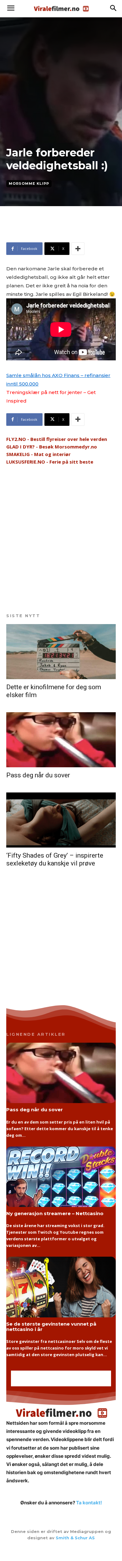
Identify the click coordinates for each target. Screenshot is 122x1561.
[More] (77, 248)
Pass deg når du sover (38, 775)
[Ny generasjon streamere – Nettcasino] (61, 1177)
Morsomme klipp (29, 183)
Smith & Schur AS (75, 1537)
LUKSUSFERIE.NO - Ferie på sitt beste (49, 462)
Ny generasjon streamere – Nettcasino (55, 1213)
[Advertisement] (56, 233)
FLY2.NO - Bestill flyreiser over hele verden (56, 439)
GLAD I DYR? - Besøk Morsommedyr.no (51, 446)
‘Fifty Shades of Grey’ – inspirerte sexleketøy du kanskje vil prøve (54, 859)
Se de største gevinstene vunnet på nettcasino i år (51, 1326)
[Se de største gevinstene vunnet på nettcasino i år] (61, 1287)
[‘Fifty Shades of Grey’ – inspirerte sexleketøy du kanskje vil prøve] (61, 820)
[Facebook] (61, 1551)
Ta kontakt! (89, 1503)
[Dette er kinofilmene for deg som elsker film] (61, 651)
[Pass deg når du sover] (61, 739)
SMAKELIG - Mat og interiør (38, 454)
